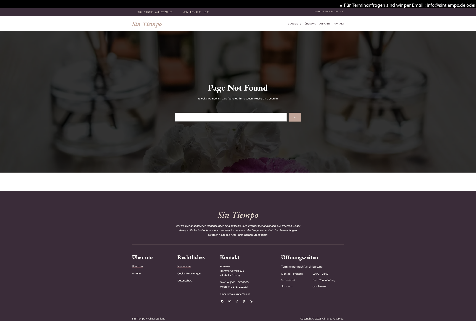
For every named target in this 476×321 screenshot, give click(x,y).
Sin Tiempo (147, 24)
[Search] (295, 117)
